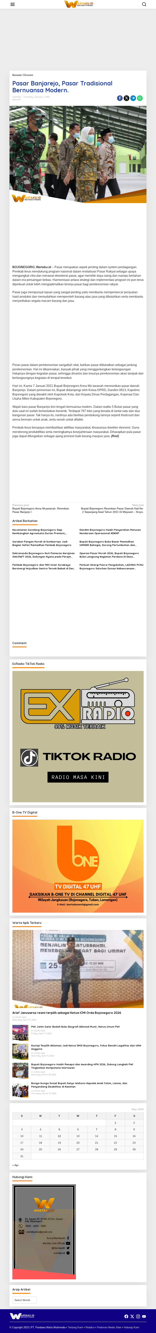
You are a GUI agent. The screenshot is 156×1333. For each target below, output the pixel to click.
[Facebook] (126, 1316)
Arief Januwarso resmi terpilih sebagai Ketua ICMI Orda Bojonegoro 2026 (66, 1013)
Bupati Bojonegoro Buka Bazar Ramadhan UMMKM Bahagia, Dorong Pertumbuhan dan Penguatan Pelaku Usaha (107, 543)
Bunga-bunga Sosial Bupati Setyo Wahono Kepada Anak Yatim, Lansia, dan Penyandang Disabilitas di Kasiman (79, 1085)
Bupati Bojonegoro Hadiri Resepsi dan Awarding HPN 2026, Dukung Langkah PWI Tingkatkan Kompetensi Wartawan (82, 1066)
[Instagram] (138, 1316)
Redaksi (90, 1327)
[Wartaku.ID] (79, 4)
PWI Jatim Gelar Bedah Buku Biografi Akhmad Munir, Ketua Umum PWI (75, 1026)
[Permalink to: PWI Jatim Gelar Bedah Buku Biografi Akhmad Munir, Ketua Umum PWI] (20, 1032)
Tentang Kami (75, 1327)
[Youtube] (144, 1316)
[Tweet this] (126, 98)
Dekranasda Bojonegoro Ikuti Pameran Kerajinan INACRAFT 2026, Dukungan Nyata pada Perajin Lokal (43, 555)
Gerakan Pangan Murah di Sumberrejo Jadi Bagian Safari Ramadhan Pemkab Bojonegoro (41, 543)
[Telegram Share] (133, 98)
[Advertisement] (78, 41)
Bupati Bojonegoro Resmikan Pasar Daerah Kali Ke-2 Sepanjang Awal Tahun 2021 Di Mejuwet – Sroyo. (112, 508)
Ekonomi (16, 99)
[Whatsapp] (140, 98)
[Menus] (13, 4)
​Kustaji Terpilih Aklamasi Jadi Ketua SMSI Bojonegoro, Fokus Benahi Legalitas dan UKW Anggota (86, 1047)
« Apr (15, 1165)
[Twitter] (132, 1316)
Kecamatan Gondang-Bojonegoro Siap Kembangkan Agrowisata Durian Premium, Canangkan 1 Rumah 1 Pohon (38, 531)
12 (59, 1136)
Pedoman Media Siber (109, 1327)
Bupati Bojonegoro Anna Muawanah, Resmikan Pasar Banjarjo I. (40, 508)
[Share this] (120, 98)
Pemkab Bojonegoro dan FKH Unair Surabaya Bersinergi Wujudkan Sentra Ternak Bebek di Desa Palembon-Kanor (43, 566)
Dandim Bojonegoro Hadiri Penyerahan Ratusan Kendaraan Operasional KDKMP (110, 531)
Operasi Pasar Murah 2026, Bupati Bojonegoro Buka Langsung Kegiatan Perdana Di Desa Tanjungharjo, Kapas (109, 555)
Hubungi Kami (131, 1327)
